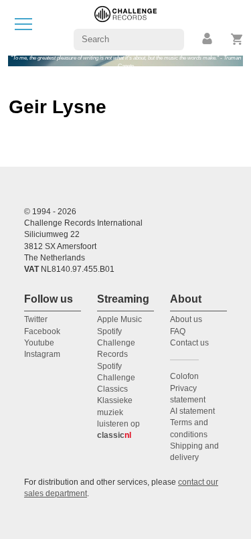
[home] (125, 27)
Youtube (39, 343)
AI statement (192, 411)
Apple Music (119, 319)
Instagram (42, 354)
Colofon (184, 376)
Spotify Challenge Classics (116, 378)
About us (186, 319)
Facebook (42, 331)
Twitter (36, 319)
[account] (208, 39)
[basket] (237, 39)
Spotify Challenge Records (116, 343)
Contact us (189, 343)
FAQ (177, 331)
